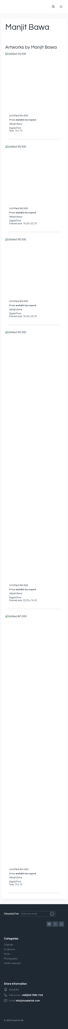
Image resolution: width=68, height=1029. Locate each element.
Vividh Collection (12, 963)
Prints (7, 954)
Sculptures (9, 949)
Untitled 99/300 (18, 208)
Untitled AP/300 (19, 869)
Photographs (10, 958)
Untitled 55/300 (18, 115)
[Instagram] (61, 924)
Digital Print (15, 128)
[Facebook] (49, 924)
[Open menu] (61, 6)
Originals (8, 944)
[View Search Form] (53, 7)
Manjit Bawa (15, 124)
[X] (55, 924)
